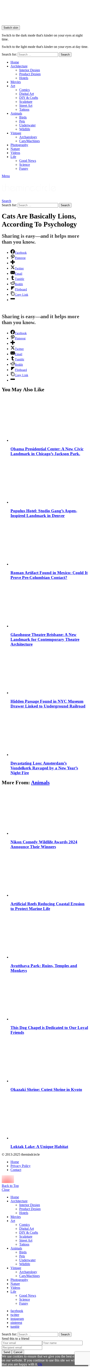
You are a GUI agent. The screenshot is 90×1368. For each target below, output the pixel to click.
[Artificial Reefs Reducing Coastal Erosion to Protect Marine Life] (49, 874)
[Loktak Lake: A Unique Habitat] (49, 1117)
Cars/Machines (29, 141)
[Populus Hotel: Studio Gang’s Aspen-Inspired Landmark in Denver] (49, 481)
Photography (19, 145)
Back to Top (10, 1186)
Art (12, 86)
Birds (23, 117)
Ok (40, 1364)
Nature (15, 149)
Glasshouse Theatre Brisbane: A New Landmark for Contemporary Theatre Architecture (44, 639)
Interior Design (29, 70)
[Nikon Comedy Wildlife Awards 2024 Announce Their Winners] (49, 812)
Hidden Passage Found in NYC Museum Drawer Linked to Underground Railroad (47, 703)
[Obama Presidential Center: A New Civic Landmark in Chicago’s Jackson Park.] (49, 419)
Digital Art (26, 94)
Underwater (27, 125)
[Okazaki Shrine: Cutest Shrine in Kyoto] (49, 1060)
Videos (15, 153)
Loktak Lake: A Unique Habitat (39, 1146)
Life (13, 157)
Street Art (25, 105)
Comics (24, 90)
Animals (16, 113)
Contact (15, 1170)
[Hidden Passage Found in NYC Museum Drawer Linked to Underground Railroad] (49, 672)
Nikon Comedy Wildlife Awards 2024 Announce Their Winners (43, 844)
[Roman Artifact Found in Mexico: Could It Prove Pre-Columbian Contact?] (49, 543)
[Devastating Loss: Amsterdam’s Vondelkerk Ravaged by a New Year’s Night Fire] (49, 734)
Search (65, 54)
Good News (27, 160)
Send (6, 1352)
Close (6, 1190)
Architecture (19, 66)
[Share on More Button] (12, 263)
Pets (22, 121)
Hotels (23, 78)
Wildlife (24, 129)
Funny (23, 168)
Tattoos (24, 109)
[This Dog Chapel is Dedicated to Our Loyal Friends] (49, 998)
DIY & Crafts (28, 98)
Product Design (30, 74)
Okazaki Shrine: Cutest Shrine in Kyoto (46, 1089)
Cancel (18, 1352)
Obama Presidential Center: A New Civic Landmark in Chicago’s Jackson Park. (46, 451)
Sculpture (25, 101)
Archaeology (28, 137)
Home (14, 62)
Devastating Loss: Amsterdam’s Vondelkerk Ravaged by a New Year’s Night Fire (44, 768)
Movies (15, 82)
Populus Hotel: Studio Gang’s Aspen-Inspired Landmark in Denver (43, 513)
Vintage (15, 133)
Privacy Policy (20, 1166)
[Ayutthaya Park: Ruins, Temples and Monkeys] (49, 936)
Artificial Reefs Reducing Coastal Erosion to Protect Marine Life (47, 906)
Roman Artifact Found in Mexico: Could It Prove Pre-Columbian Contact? (49, 575)
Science (24, 164)
